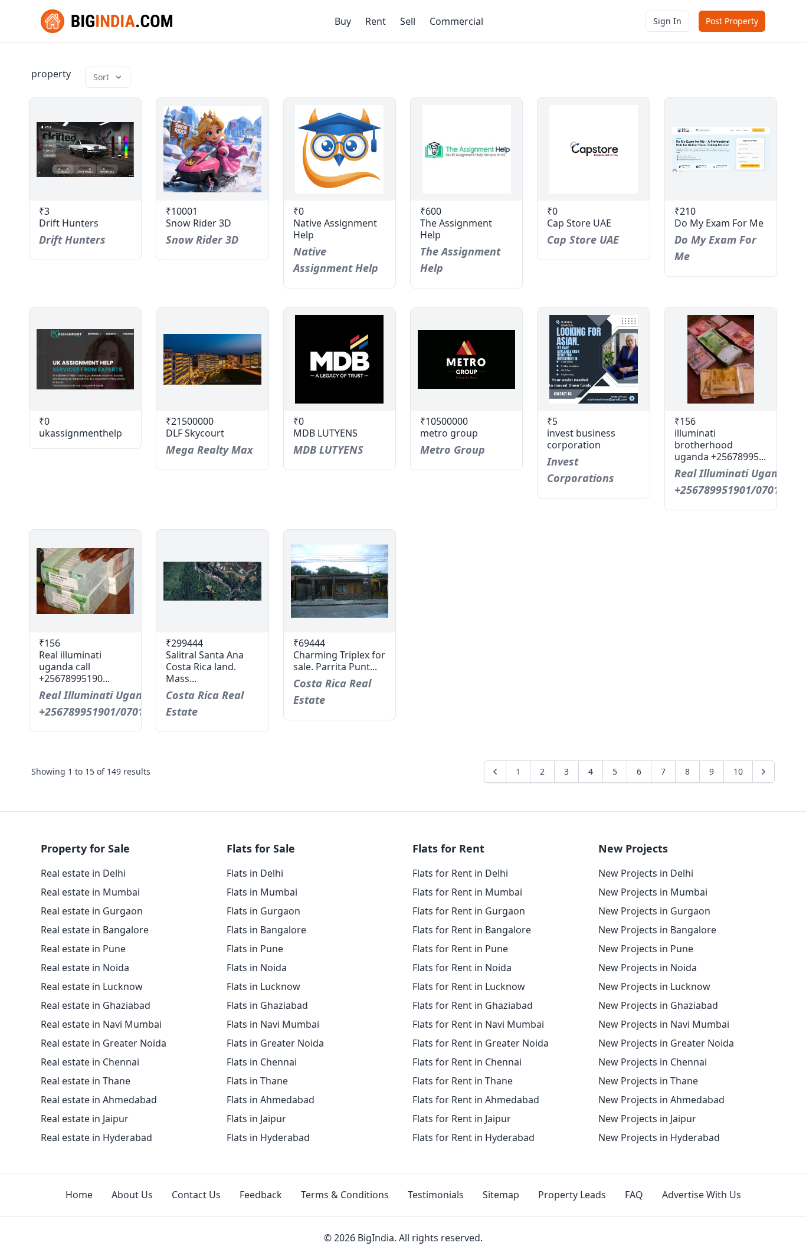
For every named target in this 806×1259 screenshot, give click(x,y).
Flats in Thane (257, 1080)
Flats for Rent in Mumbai (467, 892)
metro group (449, 433)
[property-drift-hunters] (85, 149)
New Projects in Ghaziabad (658, 1005)
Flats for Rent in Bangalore (471, 929)
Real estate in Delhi (83, 873)
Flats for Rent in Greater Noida (480, 1043)
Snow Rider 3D (198, 223)
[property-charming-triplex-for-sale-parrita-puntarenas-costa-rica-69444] (339, 581)
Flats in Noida (257, 967)
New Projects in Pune (645, 948)
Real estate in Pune (83, 948)
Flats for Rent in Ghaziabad (472, 1005)
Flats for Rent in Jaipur (461, 1118)
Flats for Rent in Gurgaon (468, 910)
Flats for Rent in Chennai (467, 1061)
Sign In (667, 21)
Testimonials (436, 1194)
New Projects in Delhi (645, 873)
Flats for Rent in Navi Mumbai (478, 1024)
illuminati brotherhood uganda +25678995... (720, 445)
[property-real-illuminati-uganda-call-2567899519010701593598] (85, 581)
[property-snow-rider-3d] (212, 149)
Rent (375, 21)
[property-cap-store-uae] (593, 149)
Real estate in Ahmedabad (99, 1099)
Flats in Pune (255, 948)
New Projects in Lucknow (654, 986)
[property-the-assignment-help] (466, 149)
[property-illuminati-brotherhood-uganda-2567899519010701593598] (720, 359)
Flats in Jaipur (256, 1118)
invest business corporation (581, 439)
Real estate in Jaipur (85, 1118)
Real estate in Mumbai (90, 892)
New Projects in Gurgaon (654, 910)
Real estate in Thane (85, 1080)
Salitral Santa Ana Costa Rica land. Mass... (205, 666)
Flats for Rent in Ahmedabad (475, 1099)
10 (738, 771)
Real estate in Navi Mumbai (101, 1024)
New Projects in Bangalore (657, 929)
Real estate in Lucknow (92, 986)
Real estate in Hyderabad (96, 1137)
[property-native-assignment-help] (339, 149)
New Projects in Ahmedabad (661, 1099)
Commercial (456, 21)
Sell (407, 21)
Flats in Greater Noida (275, 1043)
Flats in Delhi (255, 873)
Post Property (732, 21)
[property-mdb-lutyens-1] (339, 359)
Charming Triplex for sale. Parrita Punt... (339, 661)
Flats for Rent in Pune (460, 948)
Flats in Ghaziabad (267, 1005)
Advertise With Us (701, 1194)
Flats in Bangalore (266, 929)
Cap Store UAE (579, 223)
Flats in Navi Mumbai (273, 1024)
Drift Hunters (69, 223)
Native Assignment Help (335, 229)
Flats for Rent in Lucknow (468, 986)
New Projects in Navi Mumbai (663, 1024)
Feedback (261, 1194)
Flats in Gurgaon (263, 910)
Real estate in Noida (85, 967)
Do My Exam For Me (719, 223)
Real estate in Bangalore (95, 929)
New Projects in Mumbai (652, 892)
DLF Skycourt (195, 433)
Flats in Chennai (262, 1061)
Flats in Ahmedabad (270, 1099)
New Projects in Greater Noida (666, 1043)
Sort (101, 77)
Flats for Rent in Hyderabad (473, 1137)
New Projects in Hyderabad (659, 1137)
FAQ (634, 1194)
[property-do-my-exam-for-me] (720, 149)
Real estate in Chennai (90, 1061)
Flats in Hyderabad (268, 1137)
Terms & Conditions (345, 1194)
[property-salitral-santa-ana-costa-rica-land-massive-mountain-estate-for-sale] (212, 581)
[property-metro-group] (466, 359)
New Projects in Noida (647, 967)
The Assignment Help (456, 229)
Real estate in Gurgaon (92, 910)
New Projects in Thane (648, 1080)
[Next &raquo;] (763, 771)
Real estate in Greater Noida (103, 1043)
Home (79, 1194)
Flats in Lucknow (263, 986)
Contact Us (196, 1194)
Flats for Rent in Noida (462, 967)
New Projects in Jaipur (647, 1118)
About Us (132, 1194)
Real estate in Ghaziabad (95, 1005)
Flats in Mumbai (262, 892)
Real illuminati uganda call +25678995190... (74, 666)
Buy (343, 21)
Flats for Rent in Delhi (460, 873)
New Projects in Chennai (652, 1061)
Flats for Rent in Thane (462, 1080)
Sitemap (501, 1194)
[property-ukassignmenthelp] (85, 359)
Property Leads (572, 1194)
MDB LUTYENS (325, 433)
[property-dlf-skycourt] (212, 359)
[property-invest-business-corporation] (593, 359)
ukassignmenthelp (80, 433)
